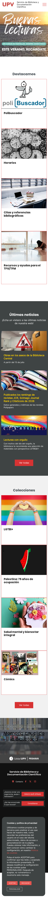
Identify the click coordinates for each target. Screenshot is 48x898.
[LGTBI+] (24, 510)
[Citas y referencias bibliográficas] (24, 193)
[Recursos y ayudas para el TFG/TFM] (24, 246)
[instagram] (35, 782)
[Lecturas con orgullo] (24, 425)
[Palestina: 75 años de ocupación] (24, 560)
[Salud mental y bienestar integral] (24, 613)
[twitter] (30, 782)
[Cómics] (24, 663)
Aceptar (12, 883)
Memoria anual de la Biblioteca (24, 736)
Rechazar (26, 883)
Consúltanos (33, 803)
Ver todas (24, 462)
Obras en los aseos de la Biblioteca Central (24, 357)
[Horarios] (24, 144)
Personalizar (14, 889)
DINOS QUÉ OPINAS (32, 794)
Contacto (19, 782)
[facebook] (26, 782)
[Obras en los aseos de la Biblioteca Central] (24, 341)
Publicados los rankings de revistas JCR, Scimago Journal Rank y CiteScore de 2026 (21, 398)
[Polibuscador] (24, 94)
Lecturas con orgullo (15, 439)
